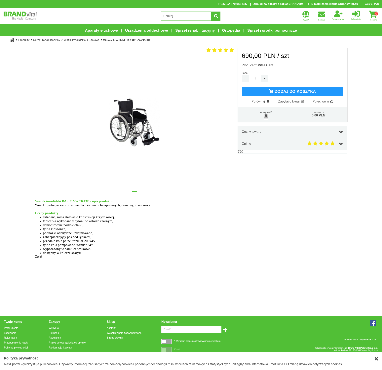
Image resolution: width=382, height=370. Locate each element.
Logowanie (10, 332)
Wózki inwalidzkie (75, 39)
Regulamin (55, 337)
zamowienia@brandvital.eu (340, 3)
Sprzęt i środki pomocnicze (272, 30)
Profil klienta (11, 327)
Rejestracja (10, 337)
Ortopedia (231, 30)
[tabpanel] (134, 122)
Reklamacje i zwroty (60, 347)
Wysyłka (54, 327)
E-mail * (167, 329)
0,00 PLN (318, 115)
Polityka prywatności (16, 347)
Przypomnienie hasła (16, 342)
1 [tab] (134, 191)
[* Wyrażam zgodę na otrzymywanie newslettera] (166, 341)
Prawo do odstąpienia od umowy (67, 342)
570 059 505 (239, 4)
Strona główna (115, 337)
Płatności (54, 332)
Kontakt (111, 327)
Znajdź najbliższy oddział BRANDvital (278, 3)
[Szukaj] (215, 16)
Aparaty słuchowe (101, 30)
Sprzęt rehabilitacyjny (195, 30)
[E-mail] (166, 349)
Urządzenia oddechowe (146, 30)
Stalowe (94, 39)
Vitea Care (265, 65)
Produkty (23, 39)
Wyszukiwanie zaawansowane (124, 332)
